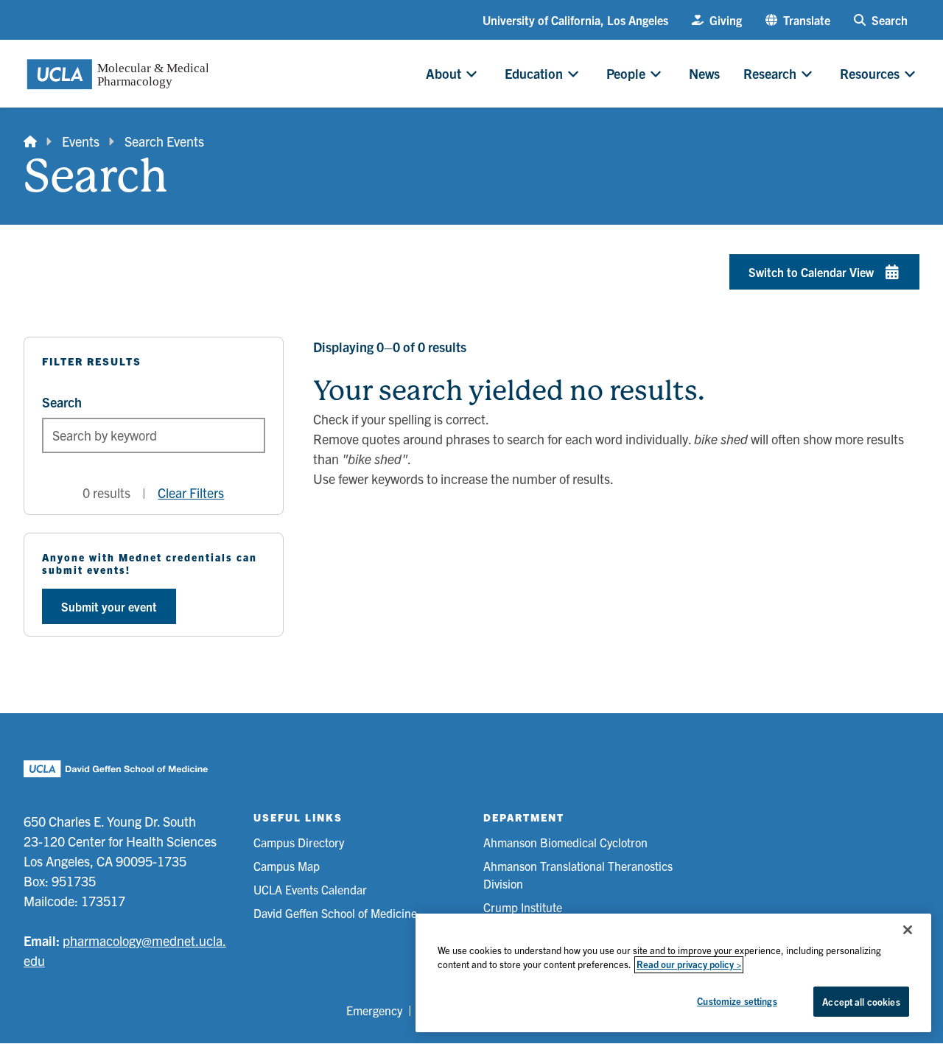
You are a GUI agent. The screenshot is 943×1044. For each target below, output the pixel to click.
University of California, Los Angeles (575, 20)
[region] (673, 973)
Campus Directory (298, 842)
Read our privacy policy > (689, 965)
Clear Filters (191, 492)
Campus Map (286, 865)
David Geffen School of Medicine (335, 912)
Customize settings (737, 1001)
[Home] (30, 141)
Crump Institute (522, 907)
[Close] (907, 930)
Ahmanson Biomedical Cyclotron (565, 842)
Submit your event (109, 606)
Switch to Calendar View (811, 271)
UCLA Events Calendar (310, 889)
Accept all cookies (861, 1001)
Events (80, 141)
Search (62, 401)
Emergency (374, 1010)
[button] (798, 20)
